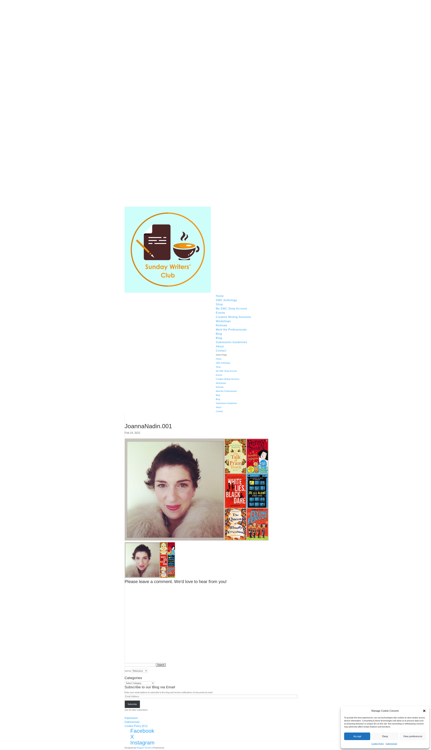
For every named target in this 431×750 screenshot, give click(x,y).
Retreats (221, 325)
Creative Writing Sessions (233, 317)
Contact (221, 350)
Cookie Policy (377, 744)
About (220, 346)
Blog (219, 333)
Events (220, 312)
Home (220, 296)
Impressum (131, 718)
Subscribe (132, 704)
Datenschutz (391, 744)
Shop (219, 304)
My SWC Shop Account (231, 308)
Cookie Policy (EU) (136, 726)
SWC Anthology (226, 300)
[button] (424, 711)
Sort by (128, 671)
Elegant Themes (144, 748)
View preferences (412, 736)
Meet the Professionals (231, 329)
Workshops (223, 321)
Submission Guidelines (231, 342)
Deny (385, 736)
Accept (357, 736)
